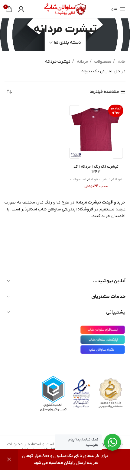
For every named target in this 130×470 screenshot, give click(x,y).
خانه (120, 62)
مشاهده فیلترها (104, 91)
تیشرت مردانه (99, 179)
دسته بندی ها (67, 42)
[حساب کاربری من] (21, 9)
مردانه (82, 62)
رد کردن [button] (9, 459)
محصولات (102, 62)
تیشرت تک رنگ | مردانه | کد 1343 (96, 169)
